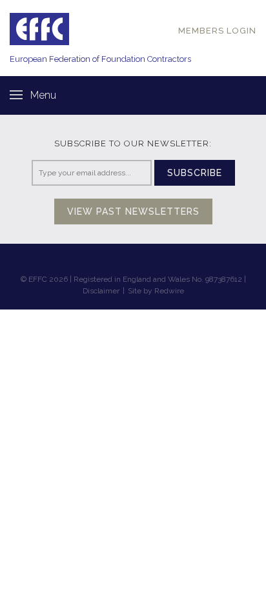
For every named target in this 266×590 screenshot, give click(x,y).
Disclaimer (101, 290)
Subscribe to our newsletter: (133, 143)
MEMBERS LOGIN (217, 30)
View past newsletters (133, 211)
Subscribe (194, 173)
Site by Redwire (156, 290)
